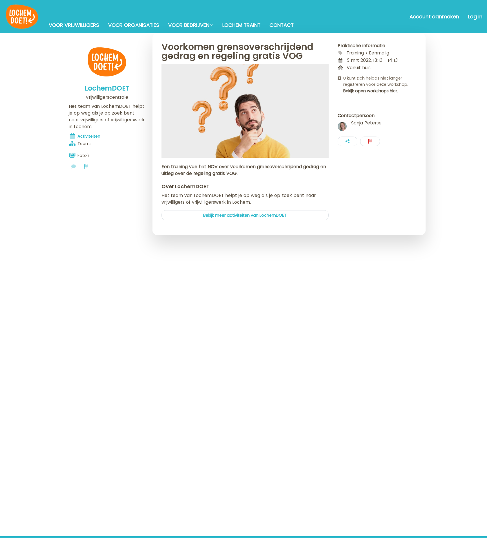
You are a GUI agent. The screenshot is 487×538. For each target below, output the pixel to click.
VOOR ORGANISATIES (133, 25)
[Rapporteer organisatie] (86, 166)
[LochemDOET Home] (22, 17)
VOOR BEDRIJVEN (188, 25)
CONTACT (281, 25)
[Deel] (347, 141)
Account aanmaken (434, 17)
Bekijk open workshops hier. (370, 91)
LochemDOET (107, 88)
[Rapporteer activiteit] (370, 141)
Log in (475, 17)
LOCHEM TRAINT (241, 25)
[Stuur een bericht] (73, 166)
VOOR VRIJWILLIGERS (74, 25)
